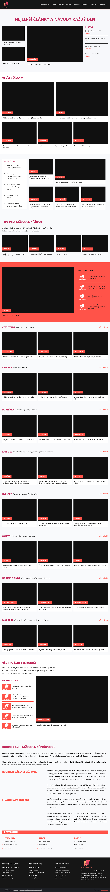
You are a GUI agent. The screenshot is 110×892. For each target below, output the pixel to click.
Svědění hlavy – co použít (36, 872)
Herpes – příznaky (34, 878)
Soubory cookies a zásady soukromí (31, 890)
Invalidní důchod (34, 867)
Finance (84, 4)
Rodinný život (44, 4)
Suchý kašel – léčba (60, 867)
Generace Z (58, 878)
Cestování (93, 4)
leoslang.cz (104, 890)
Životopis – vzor (7, 875)
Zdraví (54, 4)
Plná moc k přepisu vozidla (10, 867)
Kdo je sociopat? (34, 870)
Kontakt (16, 890)
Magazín (102, 4)
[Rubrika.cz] (6, 5)
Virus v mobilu (33, 875)
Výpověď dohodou (8, 870)
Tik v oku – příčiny (7, 878)
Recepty (61, 4)
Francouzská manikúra (62, 870)
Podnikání (76, 4)
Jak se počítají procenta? (62, 872)
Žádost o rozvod (7, 872)
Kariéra (68, 4)
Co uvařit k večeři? (60, 875)
